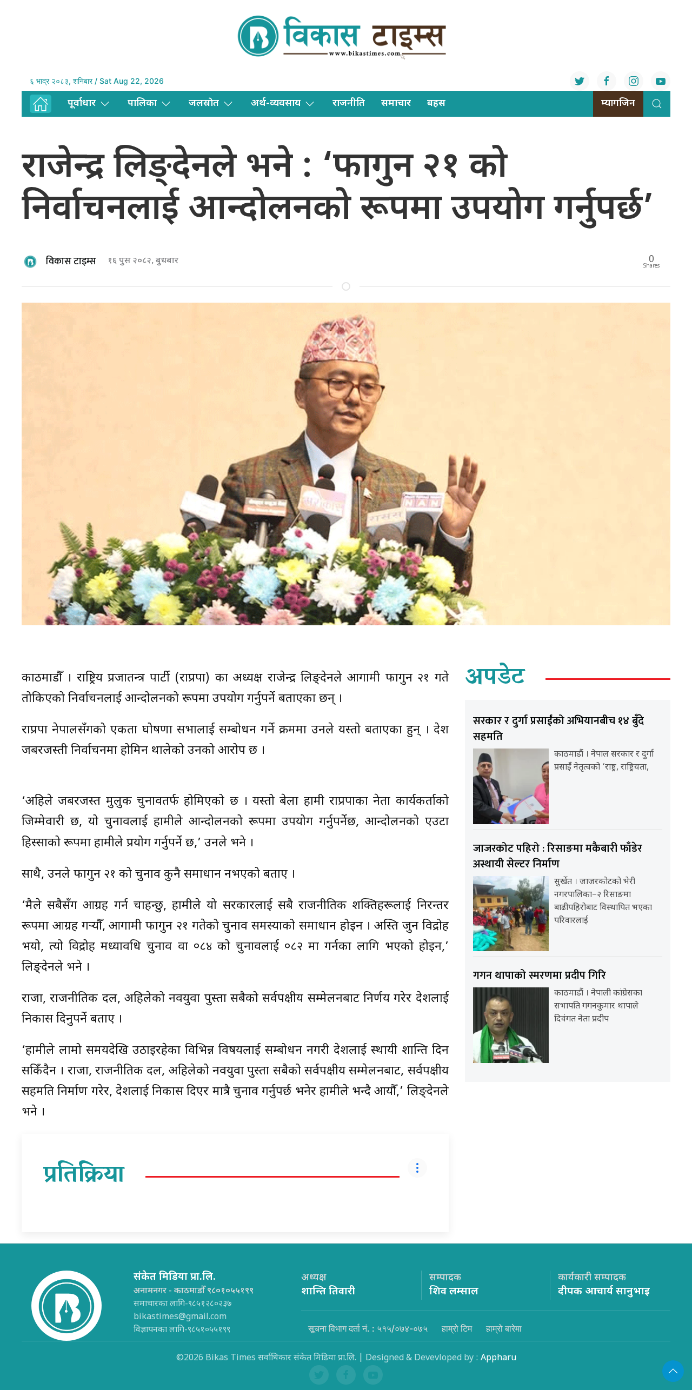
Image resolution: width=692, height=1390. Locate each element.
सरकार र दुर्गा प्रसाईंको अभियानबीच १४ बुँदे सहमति (558, 729)
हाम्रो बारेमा (504, 1328)
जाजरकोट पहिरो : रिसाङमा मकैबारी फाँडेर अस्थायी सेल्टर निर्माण (557, 856)
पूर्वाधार (82, 103)
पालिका (142, 103)
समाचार (396, 103)
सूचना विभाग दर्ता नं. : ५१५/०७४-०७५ (368, 1328)
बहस (436, 103)
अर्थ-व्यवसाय (276, 103)
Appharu (498, 1358)
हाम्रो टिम (457, 1328)
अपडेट (495, 678)
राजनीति (348, 103)
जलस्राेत (204, 103)
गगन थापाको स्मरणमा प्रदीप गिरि (539, 975)
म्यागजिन (618, 103)
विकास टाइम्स (71, 261)
